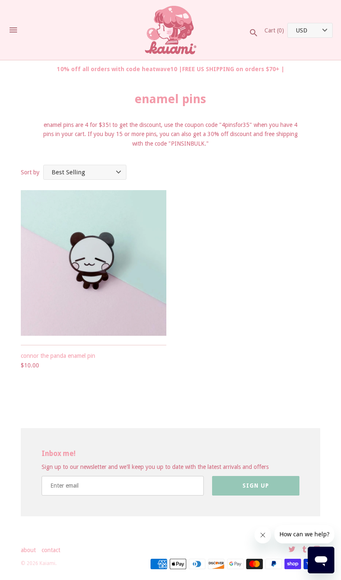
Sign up (255, 485)
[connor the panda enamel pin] (93, 263)
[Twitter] (292, 550)
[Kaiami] (171, 30)
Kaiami (47, 563)
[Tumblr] (304, 550)
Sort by (30, 172)
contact (51, 550)
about (28, 550)
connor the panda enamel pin (58, 355)
